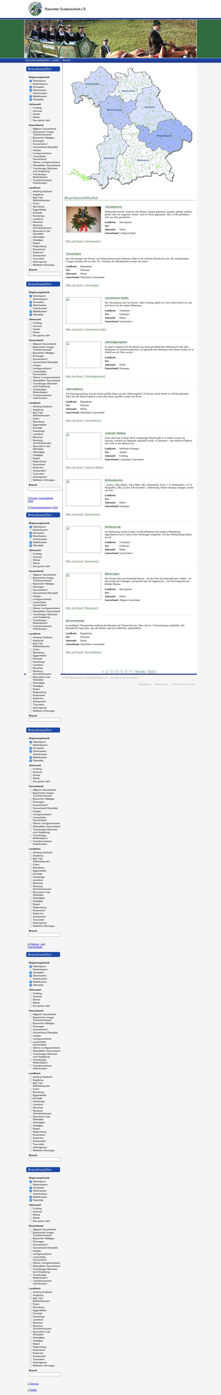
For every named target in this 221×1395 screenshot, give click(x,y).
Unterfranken (40, 93)
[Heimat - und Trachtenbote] (43, 947)
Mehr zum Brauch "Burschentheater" (84, 652)
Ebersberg (38, 206)
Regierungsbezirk (39, 77)
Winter (36, 117)
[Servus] (33, 1383)
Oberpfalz (38, 99)
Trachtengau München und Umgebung (45, 170)
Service (66, 60)
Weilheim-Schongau (44, 264)
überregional (40, 261)
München (38, 222)
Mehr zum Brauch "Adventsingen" (82, 285)
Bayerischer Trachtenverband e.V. (89, 677)
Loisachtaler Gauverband (39, 157)
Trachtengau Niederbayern (40, 175)
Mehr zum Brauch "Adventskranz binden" (86, 329)
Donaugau (38, 140)
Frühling (37, 107)
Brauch (33, 269)
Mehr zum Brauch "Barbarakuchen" (83, 514)
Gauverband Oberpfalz (45, 147)
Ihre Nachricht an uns (183, 684)
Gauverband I (40, 144)
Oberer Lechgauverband (46, 162)
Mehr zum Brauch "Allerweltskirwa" (84, 420)
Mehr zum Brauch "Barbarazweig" (82, 561)
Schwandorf (39, 255)
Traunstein (38, 258)
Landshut (38, 219)
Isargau (37, 150)
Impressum (145, 684)
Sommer (37, 111)
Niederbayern (40, 83)
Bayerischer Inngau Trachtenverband (43, 133)
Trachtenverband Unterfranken (42, 181)
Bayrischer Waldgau (44, 137)
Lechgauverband (42, 153)
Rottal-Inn (38, 252)
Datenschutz (161, 684)
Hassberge (39, 215)
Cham (36, 203)
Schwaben (38, 87)
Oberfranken (40, 90)
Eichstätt (37, 212)
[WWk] (32, 1390)
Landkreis (35, 187)
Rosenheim (39, 249)
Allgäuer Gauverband (44, 128)
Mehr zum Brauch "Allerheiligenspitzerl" (86, 376)
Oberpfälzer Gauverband (46, 165)
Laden (55, 60)
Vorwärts (140, 671)
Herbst (36, 114)
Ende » (152, 671)
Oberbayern (39, 80)
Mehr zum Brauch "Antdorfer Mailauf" (85, 467)
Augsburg (38, 194)
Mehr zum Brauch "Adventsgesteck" (83, 241)
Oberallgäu (39, 236)
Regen (36, 243)
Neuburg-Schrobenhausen (42, 226)
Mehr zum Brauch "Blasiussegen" (82, 608)
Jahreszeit (35, 104)
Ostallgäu (38, 240)
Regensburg (39, 246)
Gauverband (36, 125)
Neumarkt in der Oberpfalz (41, 232)
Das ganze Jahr (41, 120)
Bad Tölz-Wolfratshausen (41, 199)
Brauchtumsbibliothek (37, 60)
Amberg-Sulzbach (42, 191)
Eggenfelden (40, 209)
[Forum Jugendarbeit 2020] (43, 501)
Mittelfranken (40, 96)
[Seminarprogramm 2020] (43, 507)
